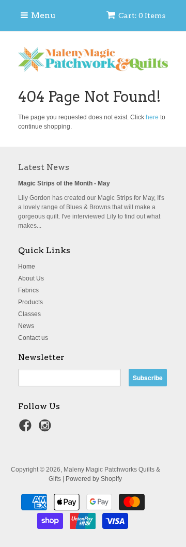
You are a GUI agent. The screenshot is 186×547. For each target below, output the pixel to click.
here (152, 117)
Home (26, 266)
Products (30, 302)
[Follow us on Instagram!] (46, 428)
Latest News (43, 167)
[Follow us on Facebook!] (27, 428)
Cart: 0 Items (141, 15)
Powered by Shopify (94, 478)
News (26, 326)
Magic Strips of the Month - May (64, 183)
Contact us (33, 337)
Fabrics (28, 290)
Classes (29, 314)
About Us (31, 278)
